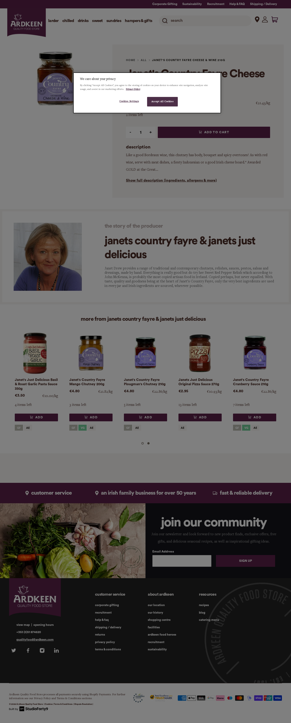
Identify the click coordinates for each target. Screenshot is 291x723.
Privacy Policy (133, 89)
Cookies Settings (129, 101)
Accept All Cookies (162, 101)
